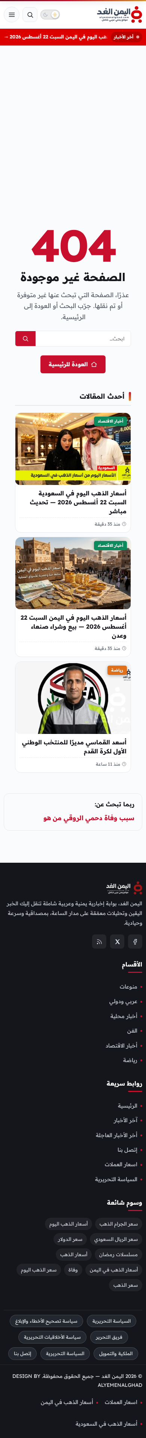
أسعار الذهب (73, 1254)
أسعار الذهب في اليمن (114, 1269)
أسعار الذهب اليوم (68, 1223)
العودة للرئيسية (68, 364)
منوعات (128, 986)
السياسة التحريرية (116, 1179)
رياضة (117, 670)
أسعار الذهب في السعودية (106, 1423)
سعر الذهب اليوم (39, 1269)
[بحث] (29, 14)
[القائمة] (11, 14)
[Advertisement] (73, 123)
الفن (132, 1030)
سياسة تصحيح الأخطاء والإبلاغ (46, 1320)
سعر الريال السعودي (116, 1239)
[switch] (50, 14)
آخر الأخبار (125, 1120)
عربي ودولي (123, 1001)
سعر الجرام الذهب (119, 1223)
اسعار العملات (121, 1164)
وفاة (73, 1269)
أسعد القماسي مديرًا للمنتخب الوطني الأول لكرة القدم (74, 746)
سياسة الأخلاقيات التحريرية (52, 1337)
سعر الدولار (70, 1239)
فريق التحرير (109, 1337)
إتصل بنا (127, 1149)
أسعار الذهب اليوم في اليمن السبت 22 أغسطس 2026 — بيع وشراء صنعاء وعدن (74, 626)
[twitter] (117, 941)
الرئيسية (127, 1105)
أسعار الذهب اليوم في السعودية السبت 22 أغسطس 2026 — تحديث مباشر (78, 501)
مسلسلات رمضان (118, 1254)
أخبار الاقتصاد (110, 421)
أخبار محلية (123, 1015)
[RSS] (99, 941)
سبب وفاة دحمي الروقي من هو (88, 818)
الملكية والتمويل (116, 1353)
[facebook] (135, 941)
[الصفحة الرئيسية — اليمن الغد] (119, 14)
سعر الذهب (125, 1285)
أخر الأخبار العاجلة (116, 1135)
